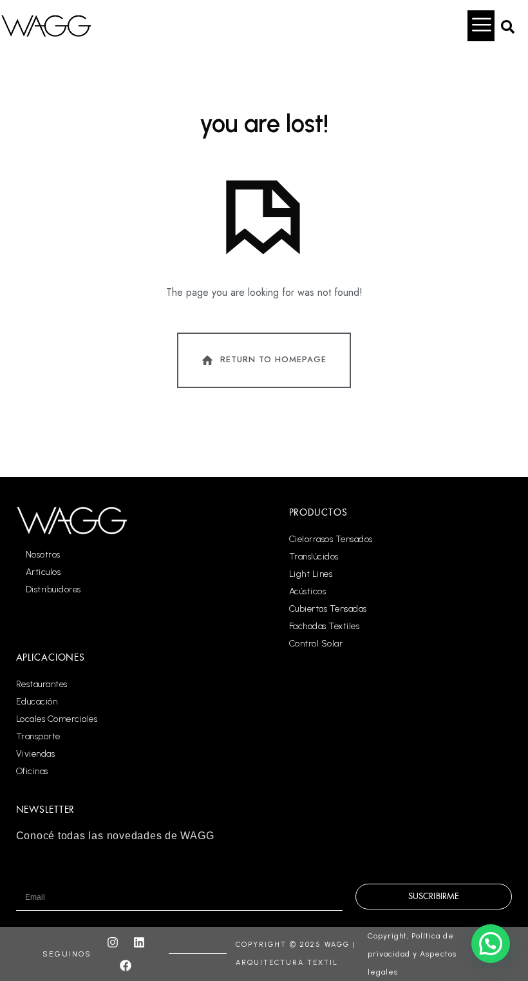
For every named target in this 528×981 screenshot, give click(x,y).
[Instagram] (112, 942)
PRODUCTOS (318, 512)
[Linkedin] (139, 942)
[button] (507, 26)
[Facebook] (125, 965)
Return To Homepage (273, 359)
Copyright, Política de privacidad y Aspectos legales (412, 953)
